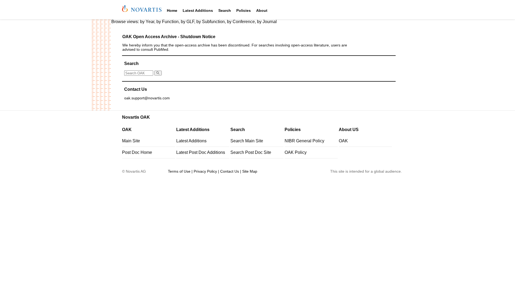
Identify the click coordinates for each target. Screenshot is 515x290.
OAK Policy (296, 152)
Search (224, 10)
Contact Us (229, 171)
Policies (243, 10)
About (261, 10)
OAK (343, 141)
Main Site (131, 141)
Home (172, 10)
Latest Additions (198, 10)
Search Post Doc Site (250, 152)
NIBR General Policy (304, 141)
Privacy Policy (205, 171)
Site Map (249, 171)
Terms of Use (179, 171)
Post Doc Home (137, 152)
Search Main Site (246, 141)
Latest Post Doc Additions (200, 152)
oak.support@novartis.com (147, 98)
